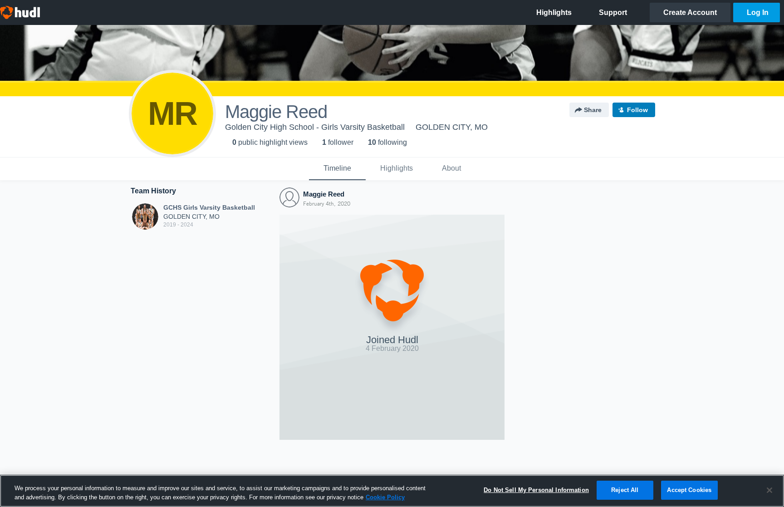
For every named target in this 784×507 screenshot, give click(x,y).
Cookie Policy (385, 497)
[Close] (769, 490)
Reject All (624, 490)
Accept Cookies (689, 490)
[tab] (337, 169)
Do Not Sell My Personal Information (536, 490)
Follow (637, 109)
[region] (392, 491)
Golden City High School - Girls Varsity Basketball (315, 127)
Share (593, 109)
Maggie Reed (323, 194)
